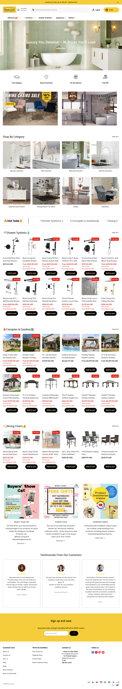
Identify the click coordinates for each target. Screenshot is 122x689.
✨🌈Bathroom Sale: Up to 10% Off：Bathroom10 (59, 2)
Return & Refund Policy (40, 662)
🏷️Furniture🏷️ (29, 18)
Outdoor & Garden (45, 18)
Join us (5, 659)
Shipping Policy (37, 655)
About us (6, 651)
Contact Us (6, 655)
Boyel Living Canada (9, 673)
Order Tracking (8, 670)
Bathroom (11, 18)
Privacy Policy (37, 659)
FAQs (4, 662)
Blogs (4, 666)
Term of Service (37, 651)
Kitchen (71, 18)
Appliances (60, 18)
